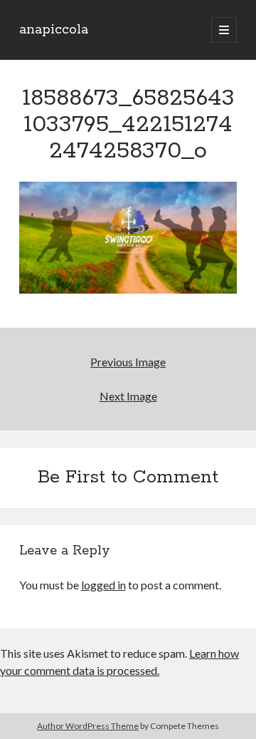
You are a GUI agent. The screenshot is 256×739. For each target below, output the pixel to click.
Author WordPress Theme (88, 725)
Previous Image (128, 361)
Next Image (128, 396)
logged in (103, 584)
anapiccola (53, 29)
